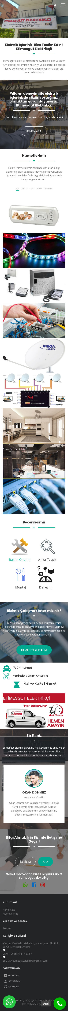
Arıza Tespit (28, 189)
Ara (45, 862)
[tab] (19, 549)
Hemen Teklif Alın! (34, 650)
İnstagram (13, 981)
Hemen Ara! (34, 131)
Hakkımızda (9, 909)
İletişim (25, 862)
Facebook (13, 975)
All (17, 189)
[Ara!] (60, 1003)
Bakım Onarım (44, 189)
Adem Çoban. (39, 1004)
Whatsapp (13, 986)
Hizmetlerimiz (10, 913)
